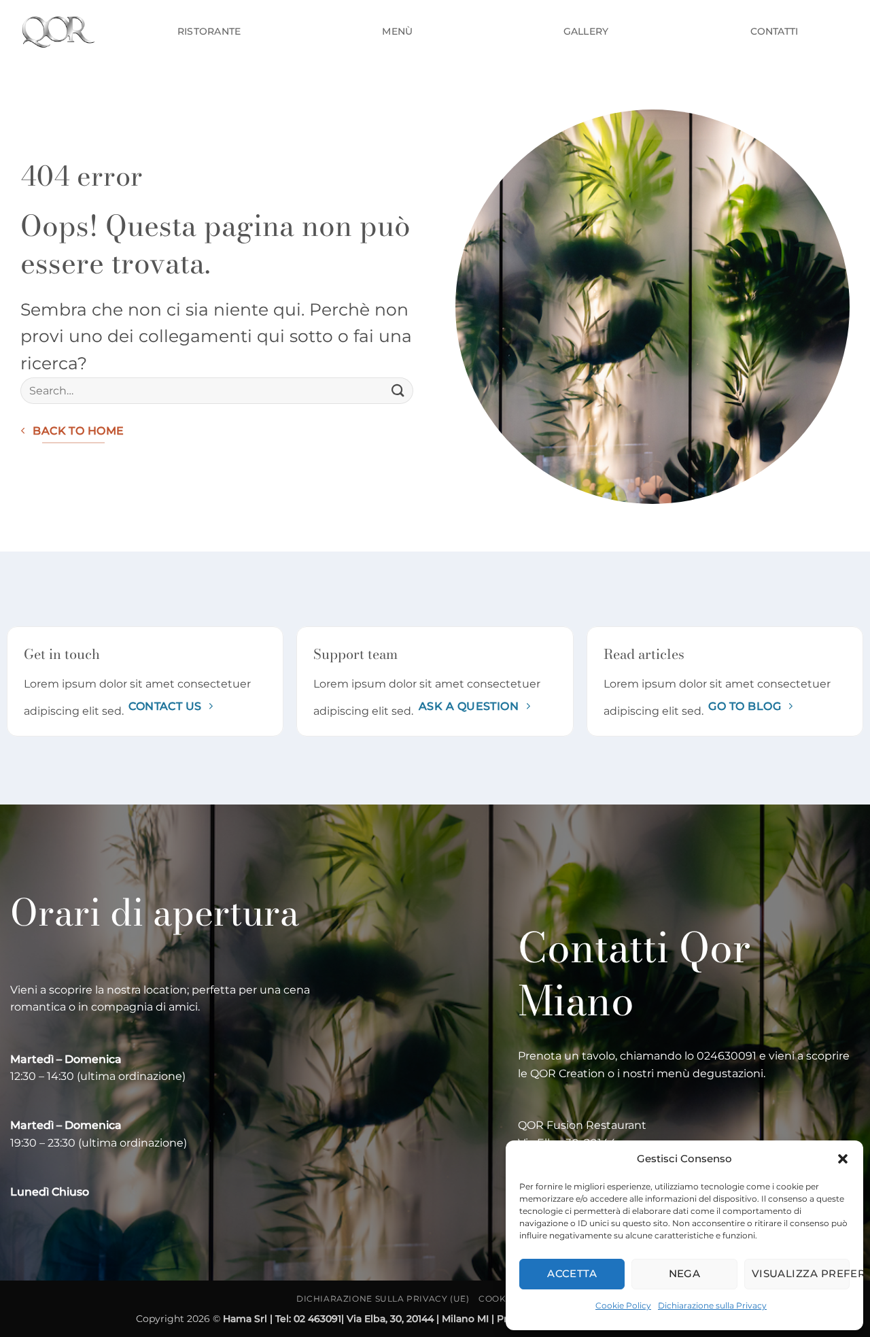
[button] (843, 1159)
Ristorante (209, 31)
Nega (685, 1273)
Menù (397, 31)
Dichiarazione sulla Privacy (712, 1305)
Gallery (586, 31)
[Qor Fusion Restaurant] (56, 31)
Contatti (774, 31)
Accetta (572, 1273)
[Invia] (398, 390)
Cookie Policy (623, 1305)
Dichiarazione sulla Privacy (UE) (383, 1298)
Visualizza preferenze (801, 1273)
